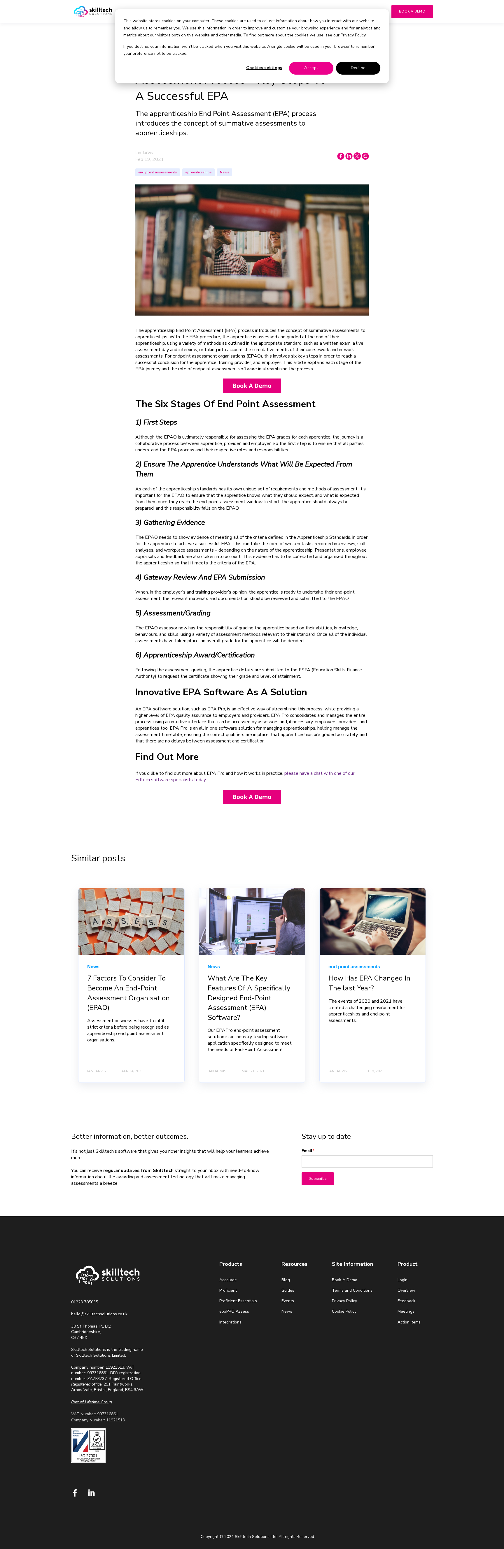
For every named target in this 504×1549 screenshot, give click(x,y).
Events (287, 1300)
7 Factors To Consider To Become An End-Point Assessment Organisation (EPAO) (128, 993)
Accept (311, 68)
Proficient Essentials (238, 1300)
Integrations (230, 1322)
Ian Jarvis (144, 152)
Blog (285, 1279)
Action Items (409, 1322)
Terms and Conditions (352, 1290)
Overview (406, 1290)
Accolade (228, 1279)
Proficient (228, 1290)
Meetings (406, 1311)
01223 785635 (84, 1302)
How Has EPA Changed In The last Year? (369, 983)
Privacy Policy (344, 1300)
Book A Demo (344, 1279)
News (224, 172)
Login (402, 1279)
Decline (358, 68)
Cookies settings (264, 68)
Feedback (406, 1300)
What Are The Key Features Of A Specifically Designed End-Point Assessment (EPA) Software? (249, 998)
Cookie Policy (344, 1311)
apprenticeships (198, 172)
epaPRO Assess (234, 1311)
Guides (287, 1290)
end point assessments (157, 172)
